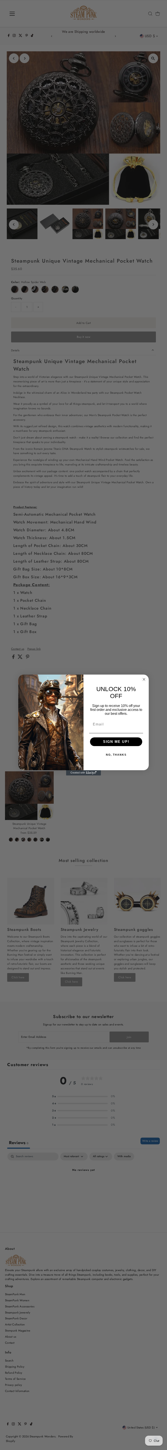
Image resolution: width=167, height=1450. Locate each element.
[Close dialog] (144, 679)
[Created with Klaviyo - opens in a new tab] (83, 772)
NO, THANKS (116, 754)
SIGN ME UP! (116, 741)
